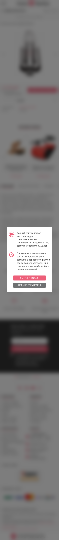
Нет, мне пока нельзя (29, 285)
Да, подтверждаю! (29, 278)
